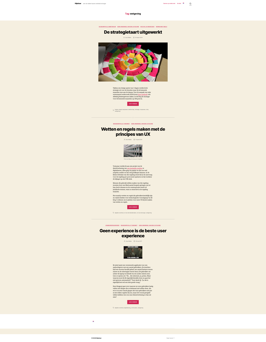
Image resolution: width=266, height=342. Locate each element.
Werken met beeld (161, 26)
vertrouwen (134, 307)
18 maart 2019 (138, 37)
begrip (116, 109)
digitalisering (127, 307)
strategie (137, 109)
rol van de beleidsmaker (130, 212)
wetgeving (117, 111)
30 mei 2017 (139, 241)
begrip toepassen (123, 109)
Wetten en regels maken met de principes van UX (133, 131)
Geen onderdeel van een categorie (128, 26)
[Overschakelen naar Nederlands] (93, 321)
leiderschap (131, 109)
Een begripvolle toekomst (121, 123)
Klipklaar (78, 3)
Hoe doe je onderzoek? (147, 26)
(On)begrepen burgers (112, 225)
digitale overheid (119, 212)
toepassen (143, 109)
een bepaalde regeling (134, 168)
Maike (129, 37)
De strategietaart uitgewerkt (133, 32)
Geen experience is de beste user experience (133, 233)
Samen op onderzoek (169, 3)
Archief (179, 3)
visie (147, 109)
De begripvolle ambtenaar (107, 26)
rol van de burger (141, 212)
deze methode (143, 94)
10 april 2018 (138, 139)
